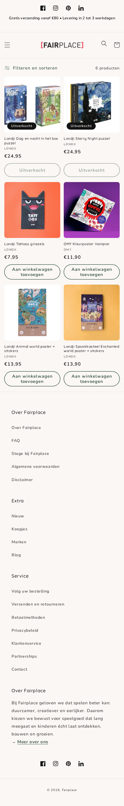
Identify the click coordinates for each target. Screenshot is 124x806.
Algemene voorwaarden (36, 466)
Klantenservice (26, 643)
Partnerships (24, 656)
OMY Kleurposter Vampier (87, 244)
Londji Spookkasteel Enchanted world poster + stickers (91, 348)
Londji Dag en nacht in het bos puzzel (31, 140)
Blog (16, 555)
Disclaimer (22, 480)
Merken (19, 542)
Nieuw (18, 516)
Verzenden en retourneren (38, 604)
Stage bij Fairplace (30, 453)
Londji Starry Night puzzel (87, 138)
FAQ (16, 440)
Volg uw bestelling (30, 591)
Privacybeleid (25, 630)
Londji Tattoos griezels (24, 244)
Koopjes (19, 529)
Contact (19, 669)
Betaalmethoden (28, 617)
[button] (7, 45)
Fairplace (69, 790)
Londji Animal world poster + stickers (29, 348)
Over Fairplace (26, 427)
